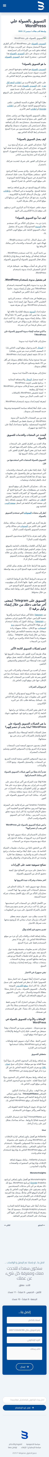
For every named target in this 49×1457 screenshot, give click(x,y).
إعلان (42, 500)
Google (42, 109)
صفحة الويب (10, 503)
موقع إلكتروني (22, 985)
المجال (40, 348)
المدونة (38, 226)
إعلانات (18, 82)
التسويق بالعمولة (38, 43)
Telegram (38, 615)
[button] (4, 5)
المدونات (28, 513)
